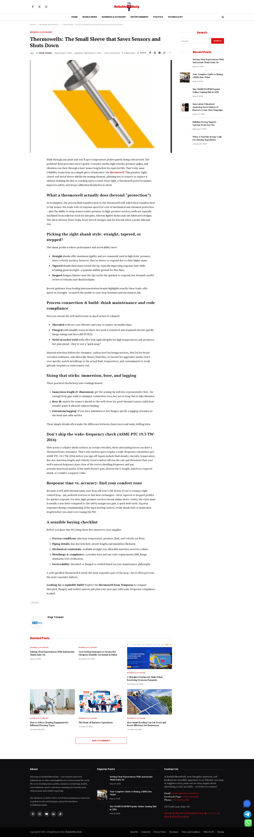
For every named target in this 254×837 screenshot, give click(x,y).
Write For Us (209, 832)
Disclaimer (173, 832)
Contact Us (145, 832)
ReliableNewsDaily (74, 832)
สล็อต (167, 813)
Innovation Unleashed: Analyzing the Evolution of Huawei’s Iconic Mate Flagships (208, 107)
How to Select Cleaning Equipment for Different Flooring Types (49, 724)
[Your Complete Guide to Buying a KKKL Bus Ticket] (185, 78)
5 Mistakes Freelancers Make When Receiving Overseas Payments (145, 678)
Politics (158, 16)
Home (74, 16)
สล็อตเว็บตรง (199, 813)
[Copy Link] (164, 53)
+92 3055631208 (181, 799)
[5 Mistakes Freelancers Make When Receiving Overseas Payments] (149, 656)
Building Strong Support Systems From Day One (204, 123)
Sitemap (220, 832)
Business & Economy (114, 16)
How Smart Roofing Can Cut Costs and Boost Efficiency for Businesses (146, 724)
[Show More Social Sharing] (170, 53)
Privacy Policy (160, 832)
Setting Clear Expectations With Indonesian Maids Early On (52, 653)
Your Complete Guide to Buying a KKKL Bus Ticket (208, 76)
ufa (187, 816)
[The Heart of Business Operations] (101, 701)
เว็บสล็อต (176, 813)
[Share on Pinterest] (159, 53)
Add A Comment (101, 740)
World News (89, 16)
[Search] (222, 17)
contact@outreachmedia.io (185, 793)
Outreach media (191, 796)
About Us (134, 832)
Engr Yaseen (45, 53)
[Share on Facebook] (150, 53)
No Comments (113, 53)
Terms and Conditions (191, 832)
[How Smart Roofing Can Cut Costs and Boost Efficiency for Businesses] (149, 701)
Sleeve (34, 602)
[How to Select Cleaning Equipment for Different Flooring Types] (52, 701)
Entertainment (140, 16)
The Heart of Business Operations (96, 722)
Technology (175, 16)
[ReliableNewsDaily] (127, 6)
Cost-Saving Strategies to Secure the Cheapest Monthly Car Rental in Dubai (98, 653)
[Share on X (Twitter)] (155, 53)
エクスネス (212, 813)
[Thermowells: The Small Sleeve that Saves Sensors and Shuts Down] (101, 106)
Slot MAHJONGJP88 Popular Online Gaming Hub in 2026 (206, 90)
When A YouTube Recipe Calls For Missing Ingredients (207, 138)
